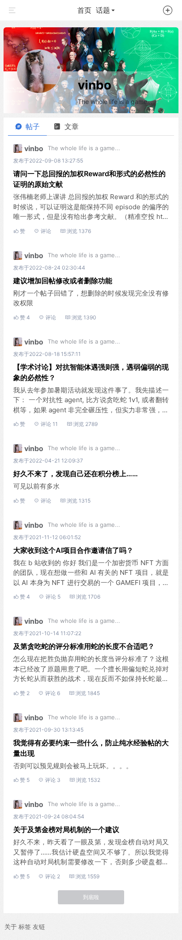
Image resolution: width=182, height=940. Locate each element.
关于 (10, 926)
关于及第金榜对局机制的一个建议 (66, 829)
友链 (39, 926)
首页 (84, 10)
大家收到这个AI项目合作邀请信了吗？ (73, 550)
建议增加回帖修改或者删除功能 (62, 280)
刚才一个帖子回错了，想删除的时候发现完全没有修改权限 (91, 298)
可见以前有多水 (36, 486)
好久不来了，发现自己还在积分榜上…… (75, 473)
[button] (168, 11)
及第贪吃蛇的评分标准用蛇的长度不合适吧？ (84, 646)
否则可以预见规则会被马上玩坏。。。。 (73, 766)
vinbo (94, 85)
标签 (25, 926)
